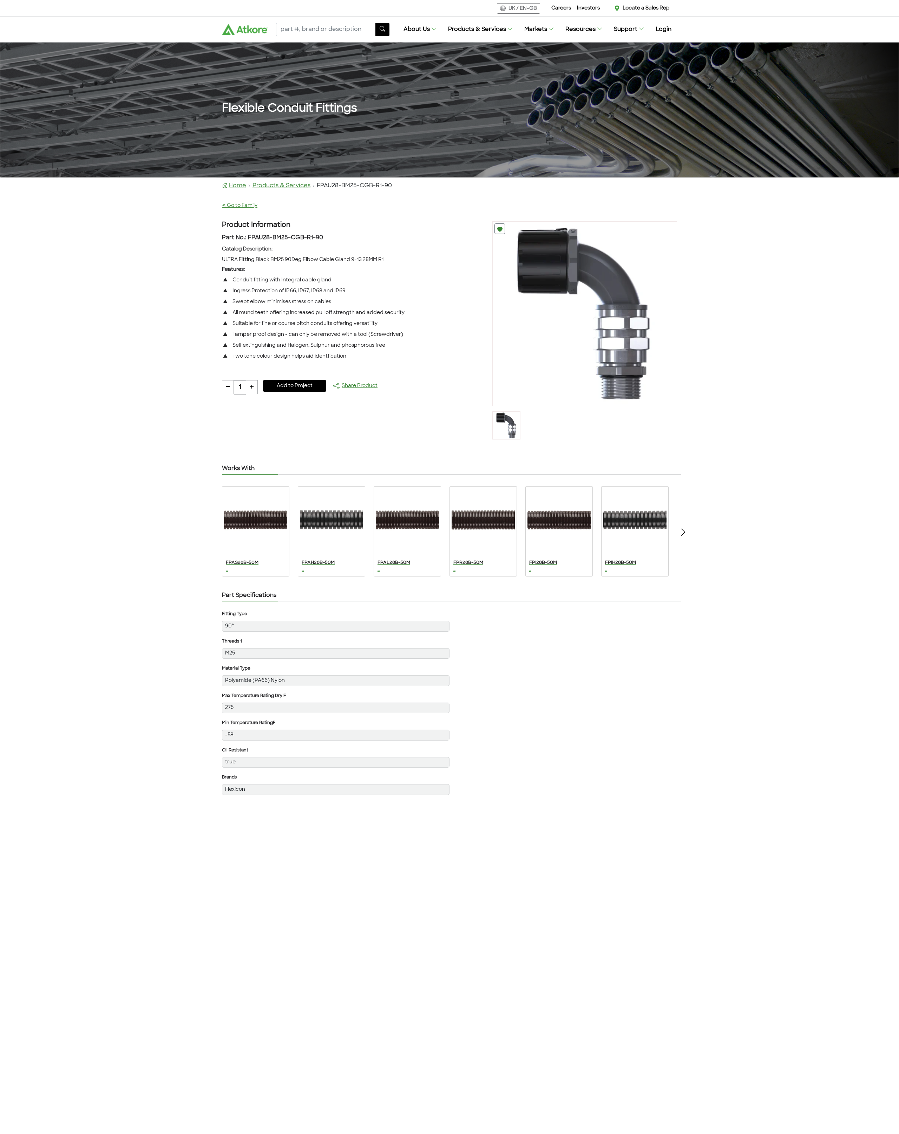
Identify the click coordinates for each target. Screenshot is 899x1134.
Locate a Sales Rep (646, 8)
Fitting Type (234, 614)
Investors (588, 8)
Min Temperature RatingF (248, 723)
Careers (561, 8)
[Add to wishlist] (499, 228)
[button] (420, 29)
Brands (229, 777)
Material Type (236, 668)
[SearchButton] (382, 29)
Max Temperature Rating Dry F (254, 696)
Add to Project (295, 386)
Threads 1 (232, 641)
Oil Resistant (235, 750)
